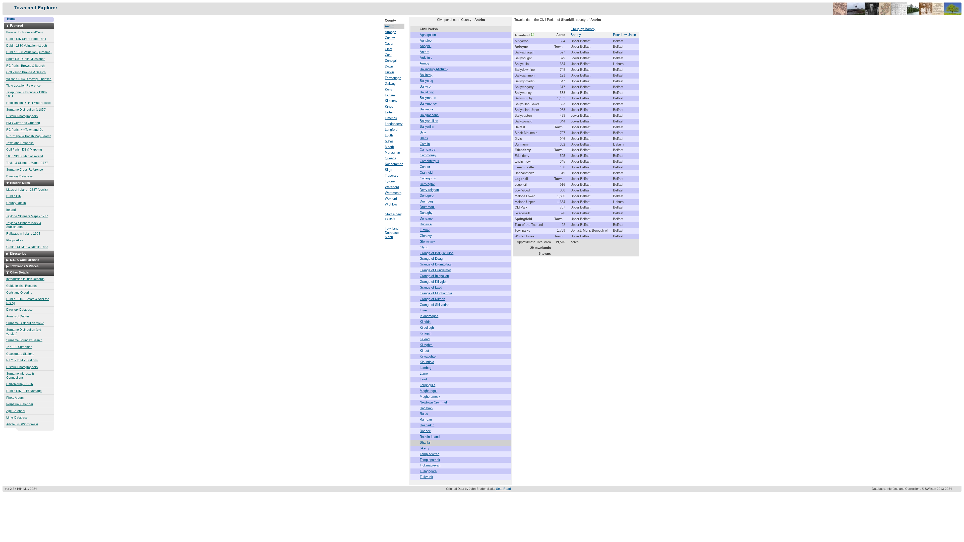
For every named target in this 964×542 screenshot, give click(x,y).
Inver (423, 310)
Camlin (425, 144)
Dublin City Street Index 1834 (26, 39)
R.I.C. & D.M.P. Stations (22, 360)
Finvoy (425, 230)
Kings (389, 106)
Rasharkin (427, 425)
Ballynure (426, 109)
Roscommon (394, 164)
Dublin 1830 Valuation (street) (26, 45)
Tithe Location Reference (23, 85)
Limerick (391, 118)
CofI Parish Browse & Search (26, 72)
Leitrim (390, 112)
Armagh (390, 32)
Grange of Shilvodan (434, 305)
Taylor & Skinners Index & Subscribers (23, 225)
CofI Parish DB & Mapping (24, 149)
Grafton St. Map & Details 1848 (27, 247)
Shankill (425, 442)
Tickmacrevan (430, 465)
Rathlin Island (430, 437)
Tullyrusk (426, 477)
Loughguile (427, 385)
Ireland (11, 210)
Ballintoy (426, 75)
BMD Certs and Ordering (23, 123)
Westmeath (393, 193)
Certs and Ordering (19, 292)
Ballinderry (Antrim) (434, 69)
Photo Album (15, 397)
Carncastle (427, 149)
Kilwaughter (428, 356)
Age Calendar (15, 411)
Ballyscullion (429, 121)
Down (389, 66)
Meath (389, 147)
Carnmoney (428, 155)
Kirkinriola (427, 362)
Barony (576, 35)
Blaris (424, 138)
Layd (423, 379)
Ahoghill (425, 46)
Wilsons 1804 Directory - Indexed (28, 79)
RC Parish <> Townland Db (24, 129)
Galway (390, 84)
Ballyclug (426, 81)
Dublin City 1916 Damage (24, 391)
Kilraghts (426, 345)
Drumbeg (426, 201)
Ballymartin (428, 98)
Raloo (424, 414)
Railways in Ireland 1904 (23, 233)
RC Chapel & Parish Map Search (28, 136)
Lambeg (425, 368)
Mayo (389, 141)
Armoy (424, 63)
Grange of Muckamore (436, 293)
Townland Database (20, 143)
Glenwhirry (427, 241)
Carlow (390, 38)
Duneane (426, 218)
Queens (390, 158)
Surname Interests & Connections (20, 375)
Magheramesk (430, 396)
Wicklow (391, 204)
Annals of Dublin (17, 316)
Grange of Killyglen (433, 282)
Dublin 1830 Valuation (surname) (28, 52)
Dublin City (13, 196)
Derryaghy (427, 184)
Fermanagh (393, 78)
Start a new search (393, 216)
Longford (391, 129)
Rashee (425, 431)
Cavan (389, 43)
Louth (389, 135)
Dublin (389, 72)
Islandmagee (429, 316)
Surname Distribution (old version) (23, 331)
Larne (424, 373)
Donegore (427, 195)
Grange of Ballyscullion (436, 253)
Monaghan (392, 152)
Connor (425, 167)
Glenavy (426, 236)
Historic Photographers (22, 116)
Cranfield (426, 172)
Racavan (426, 408)
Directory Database (19, 176)
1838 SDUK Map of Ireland (24, 156)
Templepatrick (430, 460)
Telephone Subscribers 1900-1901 (26, 94)
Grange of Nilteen (432, 299)
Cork (388, 55)
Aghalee (426, 40)
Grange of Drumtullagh (436, 264)
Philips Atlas (14, 240)
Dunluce (426, 224)
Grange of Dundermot (435, 270)
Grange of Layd (431, 287)
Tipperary (391, 175)
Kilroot (424, 351)
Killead (425, 339)
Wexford (391, 198)
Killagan (425, 333)
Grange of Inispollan (434, 276)
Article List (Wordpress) (22, 424)
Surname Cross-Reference (24, 169)
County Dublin (16, 203)
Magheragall (428, 391)
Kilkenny (391, 101)
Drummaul (427, 207)
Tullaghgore (428, 471)
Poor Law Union (624, 35)
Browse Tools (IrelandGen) (24, 32)
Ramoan (426, 419)
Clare (388, 49)
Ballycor (426, 86)
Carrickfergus (429, 161)
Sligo (388, 170)
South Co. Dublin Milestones (25, 59)
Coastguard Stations (20, 354)
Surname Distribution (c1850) (26, 109)
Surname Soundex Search (24, 340)
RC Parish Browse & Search (25, 65)
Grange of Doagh (432, 258)
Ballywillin (427, 126)
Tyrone (390, 181)
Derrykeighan (429, 190)
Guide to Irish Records (21, 286)
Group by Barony (583, 29)
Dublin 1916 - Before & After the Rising (27, 301)
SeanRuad (503, 489)
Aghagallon (428, 35)
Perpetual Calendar (19, 404)
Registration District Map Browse (28, 103)
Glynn (424, 247)
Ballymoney (428, 103)
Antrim (389, 26)
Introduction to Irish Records (25, 279)
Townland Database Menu (392, 233)
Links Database (17, 417)
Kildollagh (427, 327)
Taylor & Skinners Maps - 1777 (27, 163)
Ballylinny (427, 92)
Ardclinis (426, 57)
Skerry (424, 448)
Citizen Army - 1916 (19, 384)
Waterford (392, 187)
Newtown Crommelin (434, 402)
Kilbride (425, 322)
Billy (423, 132)
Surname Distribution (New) (25, 323)
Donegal (391, 60)
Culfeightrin (428, 178)
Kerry (389, 89)
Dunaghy (426, 213)
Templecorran (429, 454)
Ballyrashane (429, 115)
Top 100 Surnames (19, 347)
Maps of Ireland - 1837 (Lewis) (27, 189)
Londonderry (394, 124)
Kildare (390, 95)
